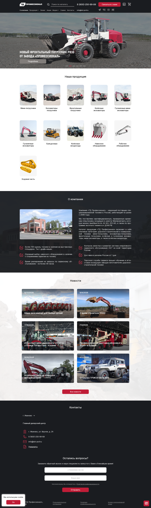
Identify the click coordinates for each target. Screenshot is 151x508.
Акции (49, 10)
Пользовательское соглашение (59, 503)
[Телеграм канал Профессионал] (99, 9)
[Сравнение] (124, 4)
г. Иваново (27, 415)
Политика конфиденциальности (88, 503)
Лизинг (42, 10)
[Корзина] (129, 4)
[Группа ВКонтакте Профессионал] (104, 9)
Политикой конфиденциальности (88, 484)
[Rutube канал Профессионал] (113, 9)
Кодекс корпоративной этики (116, 503)
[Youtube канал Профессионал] (108, 9)
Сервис (63, 10)
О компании (24, 10)
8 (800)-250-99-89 (86, 4)
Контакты (70, 10)
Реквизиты (33, 447)
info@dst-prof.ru (82, 10)
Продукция (33, 10)
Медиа (55, 10)
